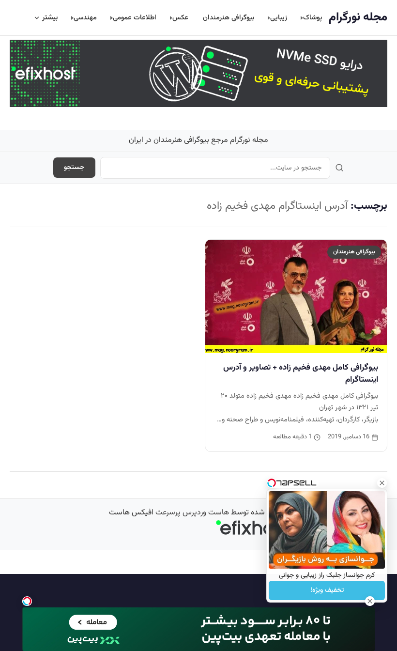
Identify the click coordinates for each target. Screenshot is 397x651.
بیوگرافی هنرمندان (228, 17)
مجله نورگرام (358, 17)
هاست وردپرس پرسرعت (192, 513)
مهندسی (85, 17)
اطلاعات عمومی (134, 17)
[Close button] (382, 483)
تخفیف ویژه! (327, 590)
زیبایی (278, 17)
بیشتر (50, 17)
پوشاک (312, 17)
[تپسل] (27, 601)
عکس (180, 17)
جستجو (74, 167)
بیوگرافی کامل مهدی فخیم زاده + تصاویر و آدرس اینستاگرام (300, 373)
